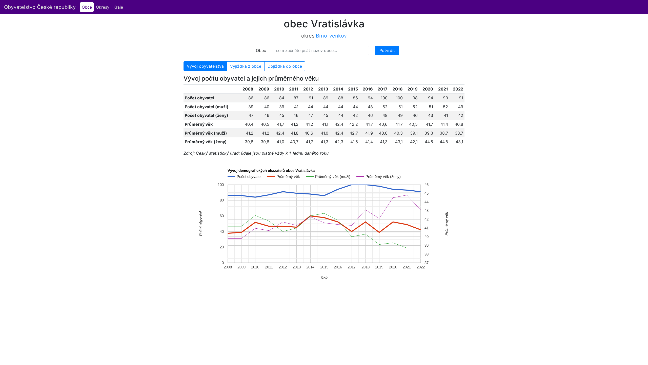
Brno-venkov (331, 36)
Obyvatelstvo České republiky (40, 7)
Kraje (118, 7)
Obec (261, 50)
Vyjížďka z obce (245, 66)
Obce (88, 7)
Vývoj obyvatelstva (205, 66)
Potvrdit (387, 50)
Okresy (102, 7)
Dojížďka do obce (285, 66)
